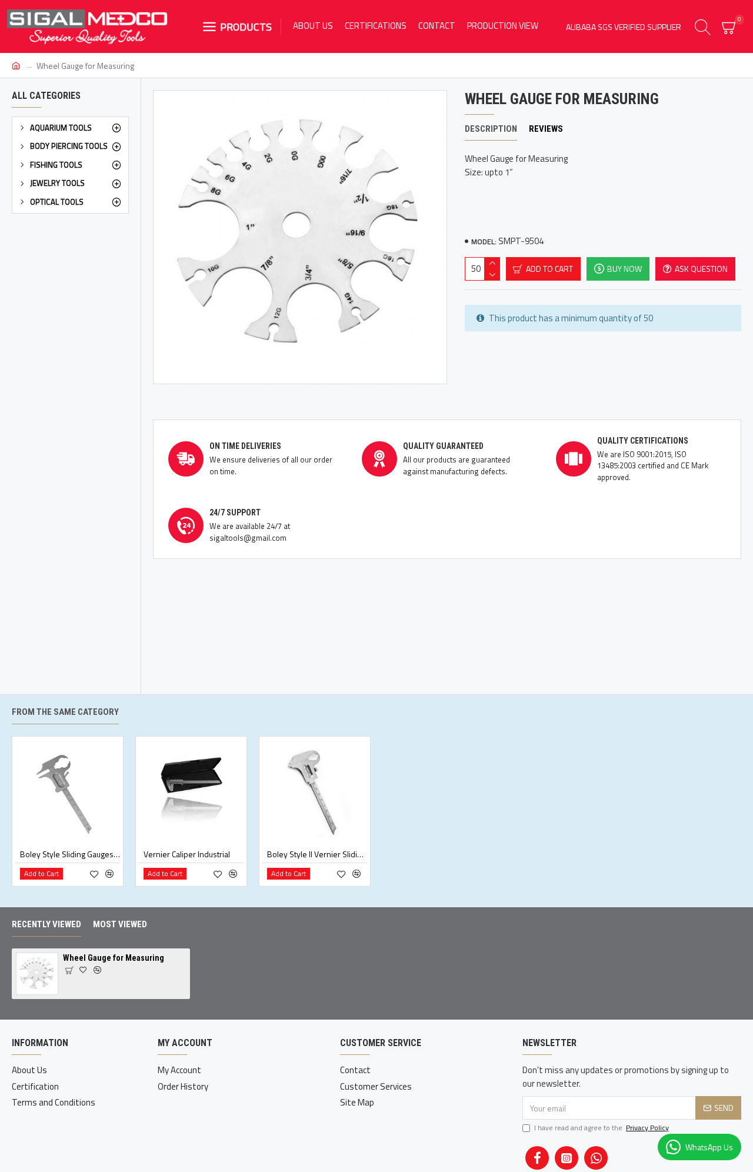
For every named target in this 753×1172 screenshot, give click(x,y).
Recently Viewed (46, 924)
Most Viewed (120, 924)
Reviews (546, 129)
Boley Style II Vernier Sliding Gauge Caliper (317, 854)
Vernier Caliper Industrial (187, 854)
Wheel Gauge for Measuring (113, 958)
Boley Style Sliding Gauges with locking (70, 854)
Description (491, 129)
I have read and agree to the (601, 1128)
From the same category (65, 712)
